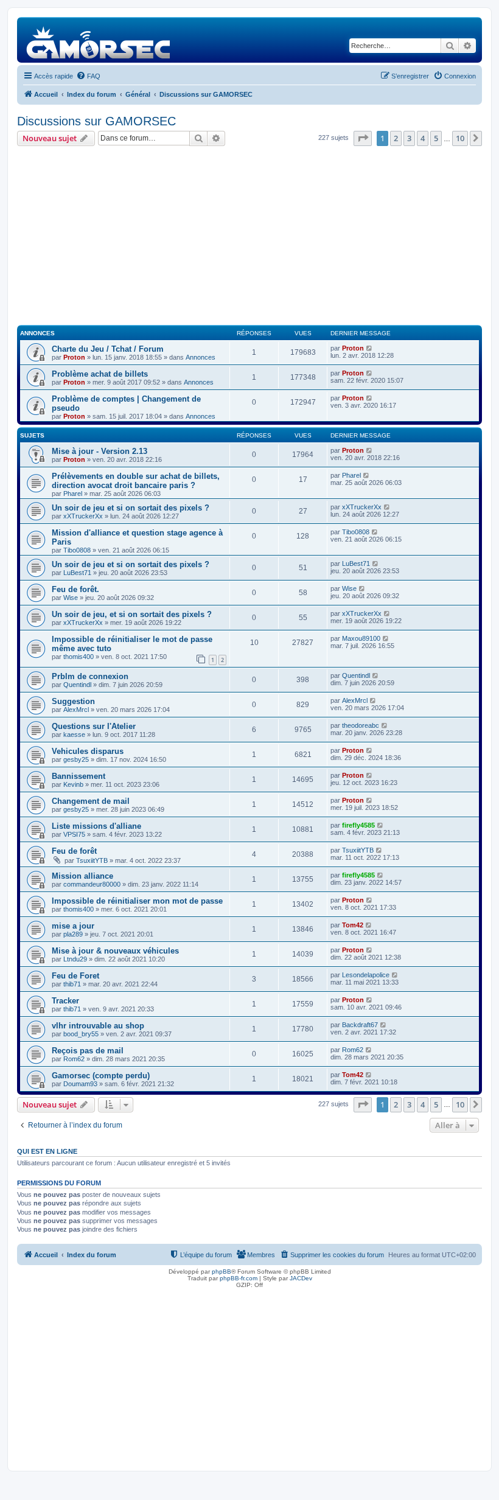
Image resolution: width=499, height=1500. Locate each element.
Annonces (200, 357)
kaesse (74, 734)
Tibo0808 (77, 550)
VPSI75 (74, 834)
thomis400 (78, 656)
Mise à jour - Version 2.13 (99, 451)
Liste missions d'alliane (96, 826)
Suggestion (73, 701)
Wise (70, 597)
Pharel (72, 493)
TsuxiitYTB (92, 860)
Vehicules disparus (88, 751)
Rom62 (74, 1058)
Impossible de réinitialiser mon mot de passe (137, 900)
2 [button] (396, 138)
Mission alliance (82, 876)
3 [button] (409, 138)
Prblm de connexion (90, 676)
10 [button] (460, 138)
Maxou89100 (361, 638)
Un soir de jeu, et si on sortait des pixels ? (132, 614)
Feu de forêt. (75, 589)
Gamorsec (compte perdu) (101, 1075)
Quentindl (77, 684)
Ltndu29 (75, 959)
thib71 (72, 984)
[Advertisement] (249, 237)
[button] (363, 138)
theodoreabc (360, 725)
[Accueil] (99, 40)
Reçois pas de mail (88, 1050)
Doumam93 (80, 1083)
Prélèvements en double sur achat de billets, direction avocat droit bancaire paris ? (136, 481)
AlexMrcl (76, 709)
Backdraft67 (360, 1024)
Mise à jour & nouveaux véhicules (115, 950)
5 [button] (436, 138)
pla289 (73, 934)
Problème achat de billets (100, 373)
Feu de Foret (75, 975)
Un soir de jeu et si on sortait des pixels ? (130, 507)
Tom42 (352, 925)
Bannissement (78, 776)
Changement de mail (91, 801)
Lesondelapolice (365, 974)
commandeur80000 (91, 884)
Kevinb (73, 784)
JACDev (301, 1278)
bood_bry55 (81, 1034)
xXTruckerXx (83, 516)
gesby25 (76, 759)
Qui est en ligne (47, 1151)
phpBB (221, 1271)
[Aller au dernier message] (370, 348)
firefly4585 (358, 825)
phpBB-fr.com (238, 1278)
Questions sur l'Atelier (94, 726)
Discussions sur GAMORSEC (96, 121)
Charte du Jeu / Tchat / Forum (108, 349)
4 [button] (422, 138)
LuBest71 (77, 572)
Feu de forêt (74, 851)
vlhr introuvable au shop (98, 1025)
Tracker (65, 1000)
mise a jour (73, 925)
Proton (74, 357)
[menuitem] (88, 76)
